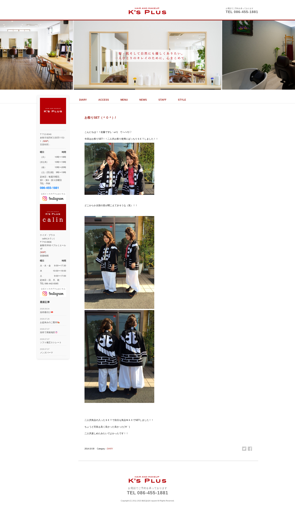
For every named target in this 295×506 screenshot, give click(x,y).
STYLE (182, 99)
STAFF (162, 99)
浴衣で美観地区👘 (49, 331)
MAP (45, 141)
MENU (124, 99)
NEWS (143, 99)
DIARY (83, 99)
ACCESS (103, 99)
